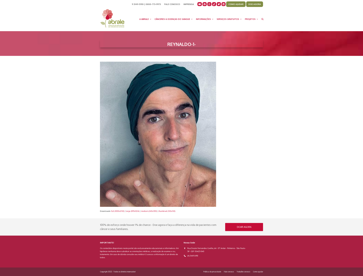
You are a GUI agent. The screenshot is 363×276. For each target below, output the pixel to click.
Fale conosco (229, 272)
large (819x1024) (133, 211)
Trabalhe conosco (243, 272)
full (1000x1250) (117, 211)
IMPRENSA (188, 4)
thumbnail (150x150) (167, 211)
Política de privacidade (212, 272)
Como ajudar (258, 272)
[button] (262, 19)
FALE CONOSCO (172, 4)
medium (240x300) (149, 211)
